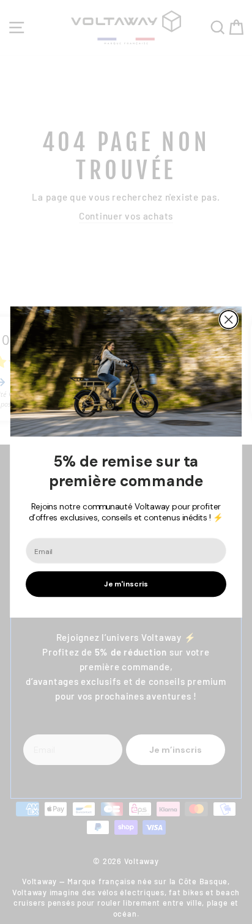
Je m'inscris (125, 584)
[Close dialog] (228, 319)
